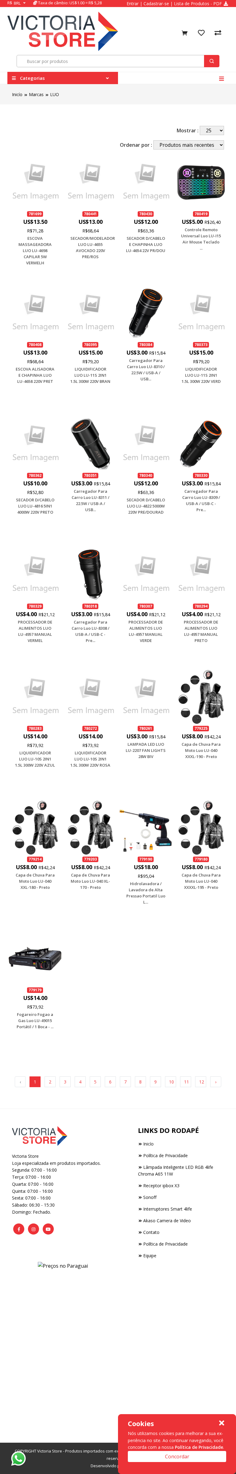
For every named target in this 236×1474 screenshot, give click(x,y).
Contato (151, 1232)
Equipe (149, 1255)
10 (171, 1082)
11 (186, 1082)
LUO (54, 94)
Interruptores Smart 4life (167, 1209)
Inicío (17, 94)
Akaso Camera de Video (167, 1220)
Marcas (36, 94)
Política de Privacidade (165, 1155)
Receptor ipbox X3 (161, 1185)
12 (201, 1082)
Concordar (177, 1456)
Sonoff (149, 1197)
